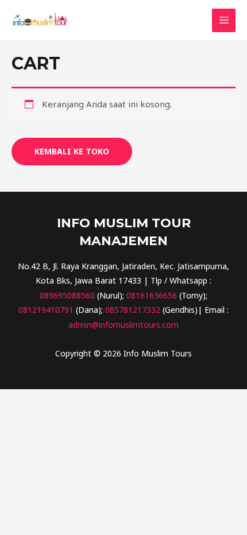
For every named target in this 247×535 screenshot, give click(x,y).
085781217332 (132, 309)
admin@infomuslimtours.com (123, 324)
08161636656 (151, 295)
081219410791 (46, 309)
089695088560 (67, 295)
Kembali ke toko (71, 151)
